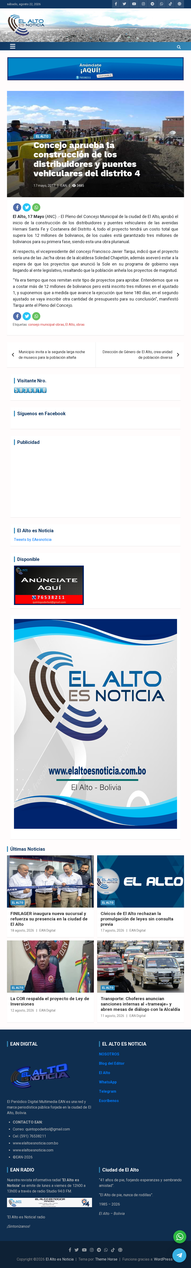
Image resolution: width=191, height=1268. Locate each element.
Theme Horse (106, 1259)
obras (80, 324)
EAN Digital (47, 930)
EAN (64, 185)
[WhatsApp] (36, 207)
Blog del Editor (112, 1063)
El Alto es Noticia (60, 1259)
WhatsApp (108, 1082)
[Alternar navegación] (12, 46)
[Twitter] (27, 207)
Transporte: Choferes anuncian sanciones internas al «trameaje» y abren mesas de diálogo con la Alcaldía (140, 1004)
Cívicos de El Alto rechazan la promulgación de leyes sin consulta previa (137, 919)
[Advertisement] (95, 481)
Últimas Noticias (27, 849)
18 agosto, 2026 (22, 930)
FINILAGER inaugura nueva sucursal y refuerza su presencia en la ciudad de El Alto (49, 919)
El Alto (42, 136)
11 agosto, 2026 (112, 1016)
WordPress (163, 1259)
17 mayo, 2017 (44, 185)
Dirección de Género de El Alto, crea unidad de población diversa (137, 355)
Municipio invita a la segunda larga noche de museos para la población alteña (52, 355)
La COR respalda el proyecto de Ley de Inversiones (49, 1001)
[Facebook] (17, 207)
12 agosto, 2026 (22, 1010)
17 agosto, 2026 (112, 930)
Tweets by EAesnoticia (32, 539)
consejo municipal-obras (46, 324)
